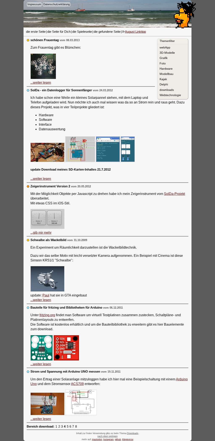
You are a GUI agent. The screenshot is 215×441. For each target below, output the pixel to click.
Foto (163, 63)
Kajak (163, 79)
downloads (167, 89)
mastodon (97, 439)
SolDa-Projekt (174, 194)
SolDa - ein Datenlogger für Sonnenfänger (61, 90)
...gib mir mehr (40, 232)
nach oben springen (107, 436)
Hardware (166, 68)
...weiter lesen (40, 82)
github (118, 439)
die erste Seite (36, 31)
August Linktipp (135, 31)
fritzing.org (47, 315)
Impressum (34, 4)
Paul (45, 295)
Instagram (108, 439)
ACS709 (77, 384)
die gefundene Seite (107, 31)
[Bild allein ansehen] (43, 66)
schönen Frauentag (44, 40)
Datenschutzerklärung (56, 4)
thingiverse (127, 439)
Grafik (164, 58)
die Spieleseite (82, 31)
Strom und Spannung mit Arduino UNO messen (65, 371)
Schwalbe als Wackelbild (48, 240)
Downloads (132, 433)
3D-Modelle (167, 52)
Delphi (164, 84)
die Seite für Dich (59, 31)
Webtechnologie (170, 95)
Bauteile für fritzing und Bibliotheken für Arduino (66, 307)
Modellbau (166, 74)
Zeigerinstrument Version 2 (50, 186)
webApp (165, 47)
